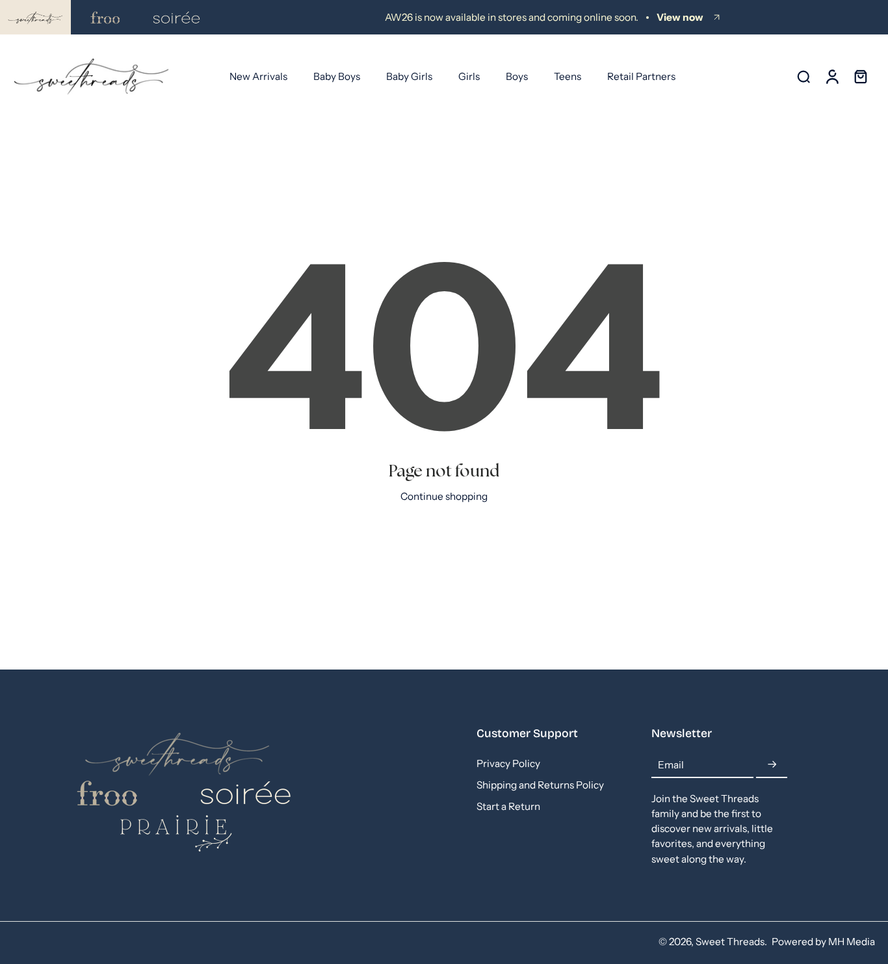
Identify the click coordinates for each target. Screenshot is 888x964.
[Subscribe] (771, 765)
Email (671, 765)
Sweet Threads (730, 941)
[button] (544, 734)
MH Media (851, 941)
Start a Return (508, 807)
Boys (517, 76)
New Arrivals (258, 76)
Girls (469, 76)
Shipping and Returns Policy (540, 785)
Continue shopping (444, 496)
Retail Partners (641, 76)
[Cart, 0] (860, 76)
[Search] (803, 76)
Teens (567, 76)
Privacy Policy (508, 764)
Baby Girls (409, 76)
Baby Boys (336, 76)
